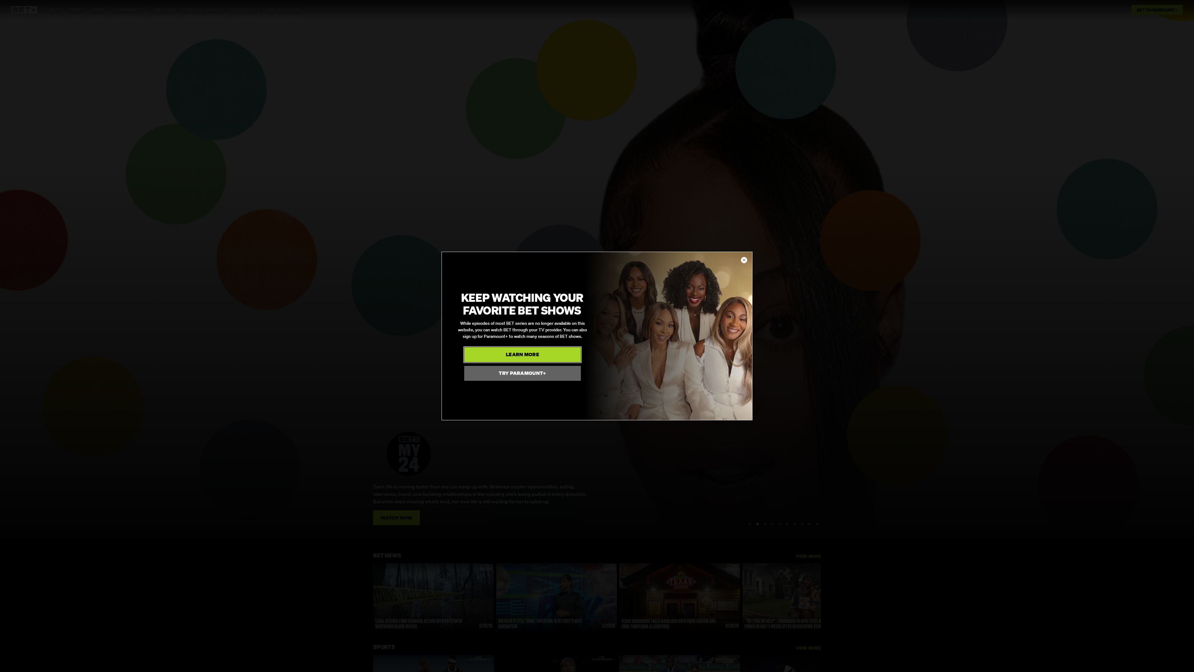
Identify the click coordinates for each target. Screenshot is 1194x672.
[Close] (744, 260)
